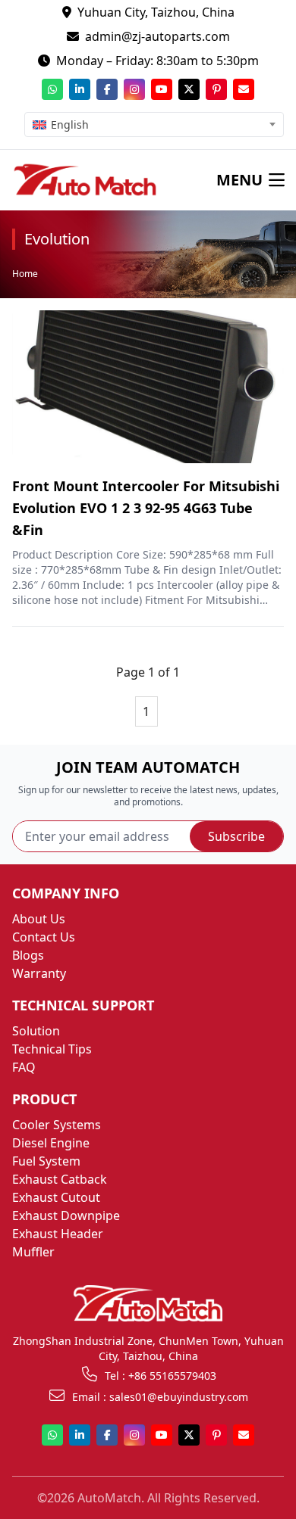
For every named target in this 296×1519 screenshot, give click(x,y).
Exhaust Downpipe (66, 1215)
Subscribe (236, 836)
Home (25, 273)
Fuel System (46, 1161)
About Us (38, 918)
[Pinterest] (216, 89)
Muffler (33, 1252)
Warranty (39, 973)
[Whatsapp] (52, 89)
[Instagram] (134, 89)
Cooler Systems (56, 1124)
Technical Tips (52, 1049)
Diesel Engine (51, 1143)
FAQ (24, 1067)
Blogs (28, 955)
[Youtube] (161, 89)
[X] (189, 89)
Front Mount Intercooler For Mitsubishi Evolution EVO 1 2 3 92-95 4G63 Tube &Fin (145, 508)
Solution (36, 1031)
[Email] (243, 89)
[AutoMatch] (85, 180)
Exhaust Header (57, 1233)
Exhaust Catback (59, 1179)
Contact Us (43, 937)
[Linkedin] (79, 89)
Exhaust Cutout (56, 1197)
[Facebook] (107, 89)
